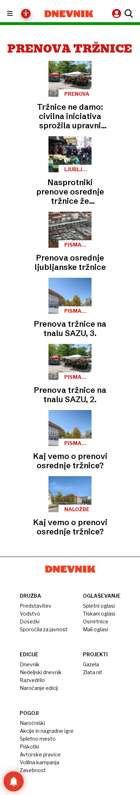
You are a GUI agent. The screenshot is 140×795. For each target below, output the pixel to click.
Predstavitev (35, 606)
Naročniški (32, 723)
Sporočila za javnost (43, 629)
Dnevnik (29, 664)
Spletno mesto (38, 739)
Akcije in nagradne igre (47, 731)
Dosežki (29, 621)
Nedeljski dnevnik (41, 672)
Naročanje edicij (39, 688)
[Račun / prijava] (117, 13)
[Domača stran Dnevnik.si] (68, 13)
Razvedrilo (32, 680)
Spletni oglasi (99, 606)
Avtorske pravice (40, 754)
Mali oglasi (95, 629)
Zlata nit (92, 672)
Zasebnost (33, 770)
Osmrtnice (95, 621)
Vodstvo (30, 614)
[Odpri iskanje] (128, 13)
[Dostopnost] (26, 13)
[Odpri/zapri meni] (16, 13)
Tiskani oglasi (99, 614)
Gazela (91, 664)
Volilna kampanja (39, 762)
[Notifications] (14, 781)
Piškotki (29, 747)
